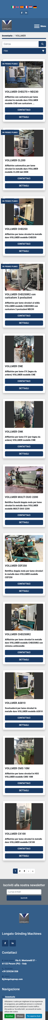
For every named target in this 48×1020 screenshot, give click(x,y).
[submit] (42, 44)
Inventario (10, 997)
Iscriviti (24, 898)
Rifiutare (20, 1016)
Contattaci (24, 110)
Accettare (9, 1016)
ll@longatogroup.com (12, 979)
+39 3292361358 (10, 971)
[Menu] (36, 26)
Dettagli (24, 117)
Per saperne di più (34, 1016)
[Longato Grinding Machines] (24, 918)
